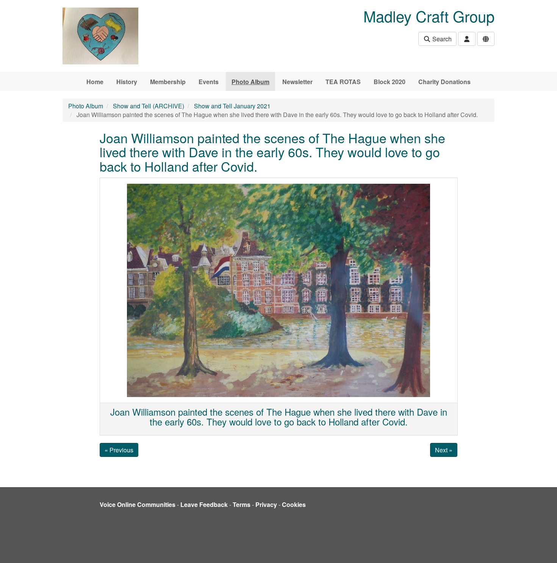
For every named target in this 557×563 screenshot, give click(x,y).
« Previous (119, 450)
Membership (168, 81)
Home (94, 81)
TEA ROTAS (343, 81)
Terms (241, 504)
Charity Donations (444, 81)
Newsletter (297, 81)
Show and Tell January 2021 (232, 106)
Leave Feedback (204, 504)
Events (209, 81)
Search (441, 38)
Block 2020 (389, 81)
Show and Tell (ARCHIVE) (148, 106)
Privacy (266, 504)
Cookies (294, 504)
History (126, 81)
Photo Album (250, 81)
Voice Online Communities (137, 504)
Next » (443, 450)
